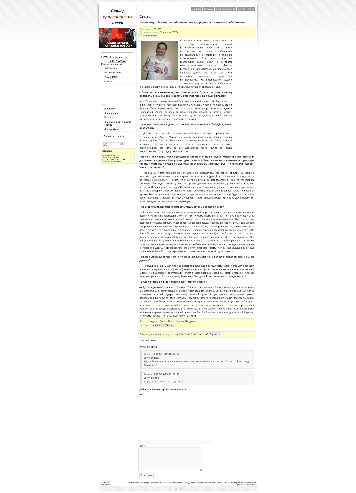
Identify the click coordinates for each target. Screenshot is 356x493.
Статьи (145, 16)
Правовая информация (246, 485)
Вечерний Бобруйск (162, 325)
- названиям (110, 68)
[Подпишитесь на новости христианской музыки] (102, 144)
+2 (189, 334)
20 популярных (112, 113)
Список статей (147, 340)
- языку (108, 81)
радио (251, 9)
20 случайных (111, 129)
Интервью (151, 35)
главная (196, 9)
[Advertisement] (178, 3)
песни (241, 9)
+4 (201, 334)
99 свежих (109, 108)
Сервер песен (118, 16)
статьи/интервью (225, 9)
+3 (195, 334)
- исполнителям (112, 72)
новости (208, 9)
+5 (206, 334)
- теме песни (111, 77)
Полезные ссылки (114, 136)
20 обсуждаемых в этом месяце (117, 123)
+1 (183, 334)
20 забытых (110, 117)
